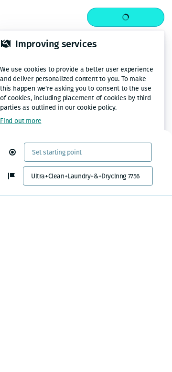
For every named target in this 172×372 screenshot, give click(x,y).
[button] (16, 152)
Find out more (20, 121)
